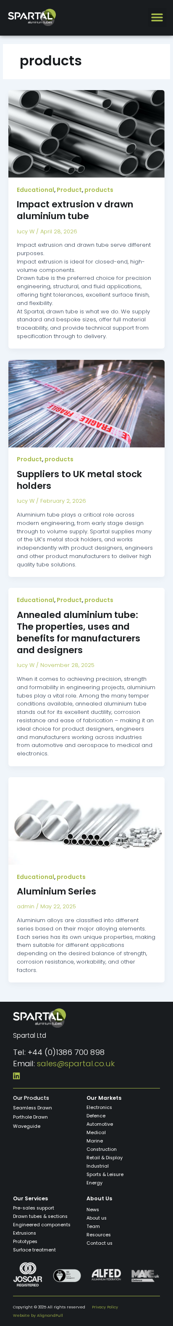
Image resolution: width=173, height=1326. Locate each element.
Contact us (99, 1243)
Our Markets (103, 1097)
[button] (157, 17)
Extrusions (24, 1233)
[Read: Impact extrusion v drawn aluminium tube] (86, 133)
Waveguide (26, 1126)
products (98, 190)
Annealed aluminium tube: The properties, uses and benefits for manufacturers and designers (78, 632)
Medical (96, 1133)
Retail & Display (104, 1158)
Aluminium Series (56, 891)
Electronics (99, 1107)
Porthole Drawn (30, 1117)
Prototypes (25, 1241)
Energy (94, 1183)
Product (69, 190)
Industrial (97, 1166)
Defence (95, 1116)
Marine (94, 1141)
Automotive (99, 1124)
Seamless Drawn (32, 1108)
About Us (99, 1198)
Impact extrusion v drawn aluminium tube (75, 210)
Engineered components (42, 1225)
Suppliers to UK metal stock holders (79, 480)
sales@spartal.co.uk (76, 1063)
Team (93, 1226)
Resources (98, 1235)
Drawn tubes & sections (40, 1216)
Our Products (31, 1097)
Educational (35, 190)
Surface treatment (34, 1250)
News (92, 1210)
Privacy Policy (105, 1307)
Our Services (30, 1198)
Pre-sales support (33, 1208)
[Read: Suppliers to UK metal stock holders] (86, 403)
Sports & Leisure (104, 1174)
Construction (101, 1149)
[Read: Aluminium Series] (86, 821)
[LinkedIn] (16, 1075)
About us (96, 1218)
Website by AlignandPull (38, 1315)
